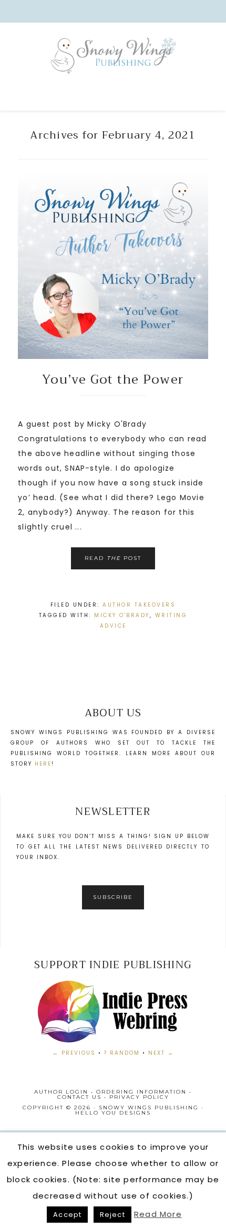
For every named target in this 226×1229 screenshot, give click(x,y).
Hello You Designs (113, 1112)
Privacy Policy (139, 1097)
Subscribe (113, 897)
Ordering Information (141, 1091)
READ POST (113, 558)
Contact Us (79, 1097)
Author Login (61, 1091)
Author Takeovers (139, 605)
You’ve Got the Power (113, 379)
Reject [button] (112, 1215)
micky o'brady (122, 615)
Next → (161, 1053)
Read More (158, 1214)
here (43, 764)
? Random (122, 1053)
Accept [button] (67, 1215)
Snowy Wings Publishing (113, 68)
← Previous (74, 1053)
